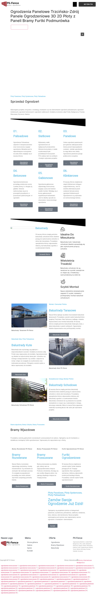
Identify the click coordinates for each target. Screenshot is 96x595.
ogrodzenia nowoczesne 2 (28, 566)
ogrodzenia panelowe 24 (79, 588)
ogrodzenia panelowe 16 (29, 586)
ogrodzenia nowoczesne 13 (49, 570)
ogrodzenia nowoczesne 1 (9, 566)
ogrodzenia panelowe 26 (26, 590)
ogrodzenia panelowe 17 (47, 586)
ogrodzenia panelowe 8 (75, 581)
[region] (48, 62)
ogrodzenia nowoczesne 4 (65, 566)
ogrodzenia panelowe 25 (9, 590)
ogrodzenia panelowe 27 (44, 590)
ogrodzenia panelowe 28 (61, 590)
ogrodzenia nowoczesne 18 (61, 572)
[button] (82, 34)
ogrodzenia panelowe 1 (47, 579)
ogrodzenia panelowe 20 (9, 588)
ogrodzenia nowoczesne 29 (10, 579)
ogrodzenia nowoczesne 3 (47, 566)
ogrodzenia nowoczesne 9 (65, 568)
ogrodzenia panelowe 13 (70, 584)
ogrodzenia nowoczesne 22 (49, 575)
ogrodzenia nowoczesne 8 (47, 568)
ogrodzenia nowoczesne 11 (10, 570)
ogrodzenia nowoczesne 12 (29, 570)
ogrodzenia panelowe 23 (61, 588)
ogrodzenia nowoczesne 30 (29, 579)
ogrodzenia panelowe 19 (82, 586)
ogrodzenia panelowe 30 (9, 593)
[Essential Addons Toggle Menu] (75, 4)
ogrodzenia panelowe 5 (25, 581)
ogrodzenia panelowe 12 (53, 584)
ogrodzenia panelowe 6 (42, 581)
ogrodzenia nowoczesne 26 (41, 577)
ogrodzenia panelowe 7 (58, 581)
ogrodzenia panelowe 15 (12, 586)
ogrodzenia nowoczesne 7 (28, 568)
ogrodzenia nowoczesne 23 (68, 575)
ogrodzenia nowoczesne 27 (61, 577)
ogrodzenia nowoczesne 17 (41, 572)
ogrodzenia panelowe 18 (64, 586)
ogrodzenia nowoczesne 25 (22, 577)
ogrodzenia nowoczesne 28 (80, 577)
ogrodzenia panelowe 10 (18, 584)
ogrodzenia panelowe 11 (35, 584)
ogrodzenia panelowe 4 (8, 581)
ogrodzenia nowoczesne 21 (29, 575)
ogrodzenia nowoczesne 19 (80, 572)
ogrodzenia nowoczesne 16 (22, 572)
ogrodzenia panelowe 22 (44, 588)
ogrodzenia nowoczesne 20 (10, 575)
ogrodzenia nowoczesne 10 (85, 568)
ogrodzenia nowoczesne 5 (84, 566)
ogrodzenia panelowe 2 (64, 579)
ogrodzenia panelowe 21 (26, 588)
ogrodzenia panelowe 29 (79, 590)
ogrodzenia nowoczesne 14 (68, 570)
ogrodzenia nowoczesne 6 (9, 568)
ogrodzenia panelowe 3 (80, 579)
